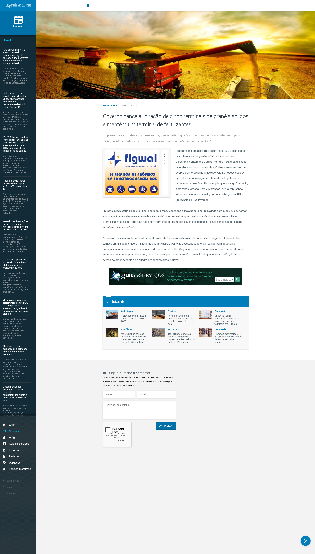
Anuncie (10, 487)
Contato (10, 493)
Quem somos (13, 480)
